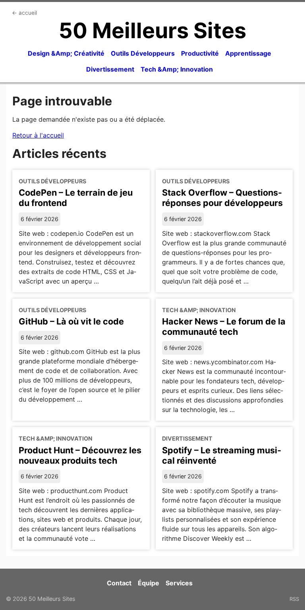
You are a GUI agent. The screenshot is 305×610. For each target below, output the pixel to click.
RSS (294, 599)
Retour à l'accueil (38, 135)
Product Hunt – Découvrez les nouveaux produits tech (80, 455)
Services (179, 583)
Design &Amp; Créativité (66, 53)
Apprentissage (248, 53)
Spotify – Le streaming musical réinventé (221, 455)
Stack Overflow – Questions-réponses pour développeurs (222, 197)
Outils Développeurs (143, 53)
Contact (119, 583)
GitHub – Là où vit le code (71, 321)
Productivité (200, 53)
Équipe (148, 583)
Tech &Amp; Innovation (177, 69)
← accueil (24, 13)
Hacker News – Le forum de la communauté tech (224, 326)
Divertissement (110, 69)
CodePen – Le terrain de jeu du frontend (76, 197)
